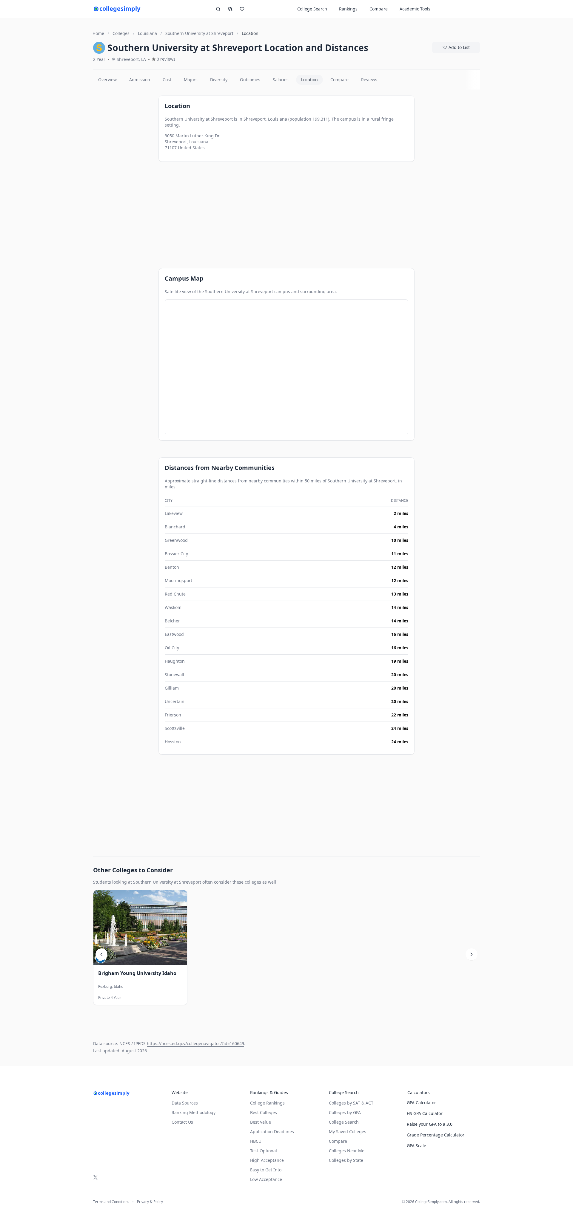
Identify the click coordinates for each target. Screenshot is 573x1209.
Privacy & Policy (150, 1201)
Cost (167, 79)
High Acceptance (267, 1160)
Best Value (260, 1122)
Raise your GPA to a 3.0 (429, 1124)
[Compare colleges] (230, 9)
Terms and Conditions (111, 1201)
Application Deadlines (272, 1131)
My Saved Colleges (347, 1131)
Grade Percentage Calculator (435, 1135)
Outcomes (250, 79)
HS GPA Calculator (425, 1113)
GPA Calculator (421, 1102)
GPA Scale (416, 1145)
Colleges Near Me (346, 1150)
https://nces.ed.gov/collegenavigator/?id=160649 (195, 1043)
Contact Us (182, 1122)
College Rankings (267, 1103)
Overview (107, 79)
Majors (191, 79)
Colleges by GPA (345, 1112)
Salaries (281, 79)
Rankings (348, 9)
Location (309, 79)
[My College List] (242, 9)
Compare (378, 9)
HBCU (255, 1141)
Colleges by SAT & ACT (351, 1103)
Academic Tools (415, 9)
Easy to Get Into (265, 1170)
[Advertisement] (123, 179)
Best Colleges (263, 1112)
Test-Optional (263, 1150)
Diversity (218, 79)
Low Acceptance (266, 1179)
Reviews (369, 79)
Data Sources (185, 1103)
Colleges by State (346, 1160)
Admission (139, 79)
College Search (344, 1122)
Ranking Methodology (193, 1112)
